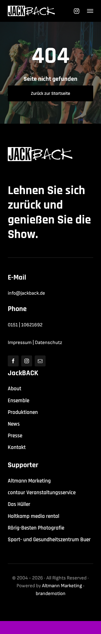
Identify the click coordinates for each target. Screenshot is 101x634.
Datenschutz (48, 343)
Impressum (20, 343)
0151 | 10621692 (25, 325)
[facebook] (13, 360)
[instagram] (26, 360)
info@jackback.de (26, 293)
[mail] (40, 360)
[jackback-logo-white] (31, 8)
